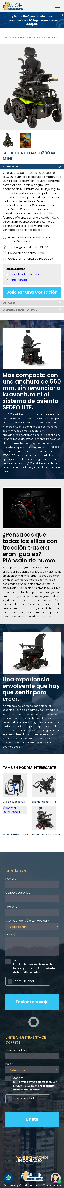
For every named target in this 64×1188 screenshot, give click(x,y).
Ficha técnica (18, 280)
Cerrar (62, 15)
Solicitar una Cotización (32, 292)
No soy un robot (23, 981)
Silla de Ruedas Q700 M (46, 834)
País (8, 1064)
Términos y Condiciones (20, 1185)
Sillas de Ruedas (35, 37)
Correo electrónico (18, 893)
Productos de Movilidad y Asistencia (19, 37)
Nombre (10, 879)
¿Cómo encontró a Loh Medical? (27, 921)
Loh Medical (13, 6)
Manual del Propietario (24, 274)
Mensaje (11, 934)
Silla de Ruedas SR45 (44, 801)
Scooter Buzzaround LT (16, 834)
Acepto (18, 960)
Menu (57, 6)
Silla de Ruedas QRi (14, 801)
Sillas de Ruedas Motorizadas (51, 37)
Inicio (6, 37)
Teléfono (11, 907)
